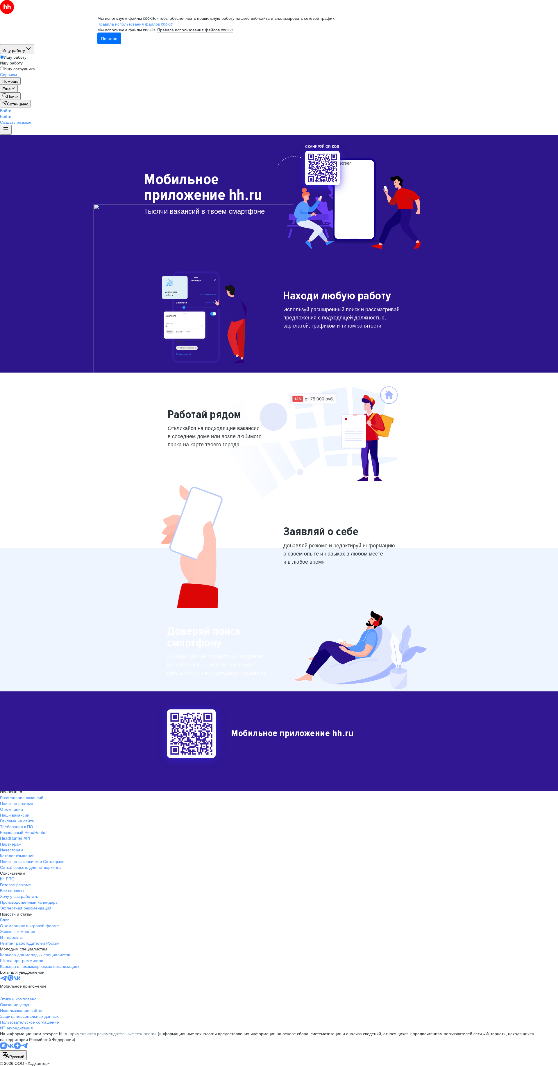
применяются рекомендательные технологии (113, 1033)
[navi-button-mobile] (6, 130)
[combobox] (13, 1055)
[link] (10, 96)
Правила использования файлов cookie (195, 30)
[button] (5, 110)
